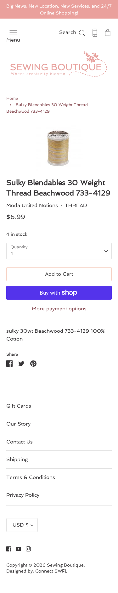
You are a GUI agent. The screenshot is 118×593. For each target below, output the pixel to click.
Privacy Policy (22, 495)
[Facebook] (6, 548)
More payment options (59, 309)
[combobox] (59, 251)
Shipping (17, 459)
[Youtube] (16, 548)
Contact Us (19, 442)
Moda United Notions (32, 205)
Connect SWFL (51, 570)
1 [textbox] (12, 254)
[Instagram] (26, 548)
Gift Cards (18, 406)
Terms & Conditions (30, 477)
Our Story (18, 424)
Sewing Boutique (65, 565)
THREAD (76, 205)
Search (72, 32)
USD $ (21, 525)
